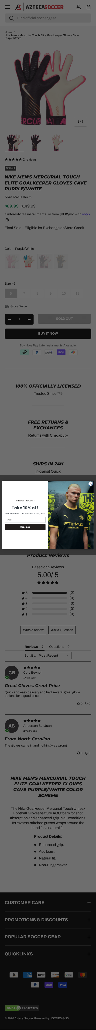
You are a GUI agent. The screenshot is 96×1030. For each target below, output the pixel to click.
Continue (25, 527)
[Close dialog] (91, 484)
